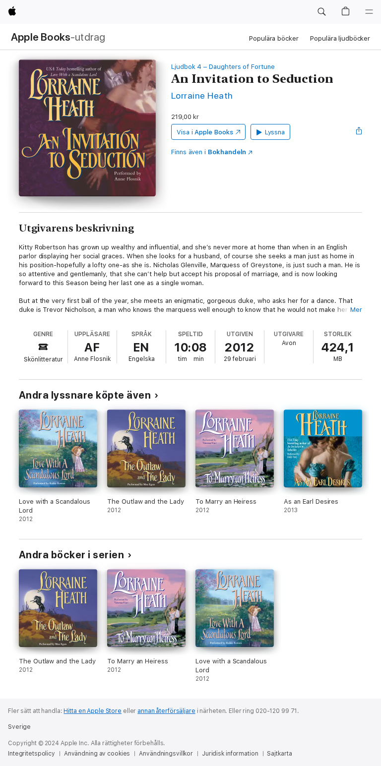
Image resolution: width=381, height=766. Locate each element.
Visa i (205, 132)
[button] (321, 12)
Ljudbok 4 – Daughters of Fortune (223, 66)
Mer (356, 309)
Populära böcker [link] (273, 38)
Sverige (19, 726)
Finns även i (209, 152)
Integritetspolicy (31, 753)
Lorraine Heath (202, 95)
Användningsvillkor (166, 753)
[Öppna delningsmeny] (359, 131)
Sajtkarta (279, 753)
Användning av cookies (97, 753)
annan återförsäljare (166, 710)
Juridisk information (230, 753)
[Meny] (369, 12)
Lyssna (275, 132)
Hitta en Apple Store (93, 710)
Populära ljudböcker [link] (340, 38)
